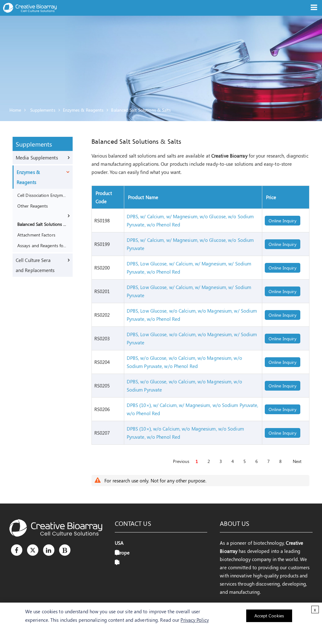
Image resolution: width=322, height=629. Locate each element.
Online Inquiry (283, 221)
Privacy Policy (194, 620)
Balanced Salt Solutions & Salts (141, 110)
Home (15, 110)
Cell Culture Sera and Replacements (35, 265)
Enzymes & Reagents (83, 110)
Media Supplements (37, 157)
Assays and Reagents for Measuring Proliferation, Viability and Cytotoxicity (42, 245)
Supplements (42, 110)
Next (297, 461)
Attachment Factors (36, 234)
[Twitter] (32, 550)
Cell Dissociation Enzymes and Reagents (42, 195)
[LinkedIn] (48, 550)
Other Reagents (32, 206)
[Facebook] (16, 550)
